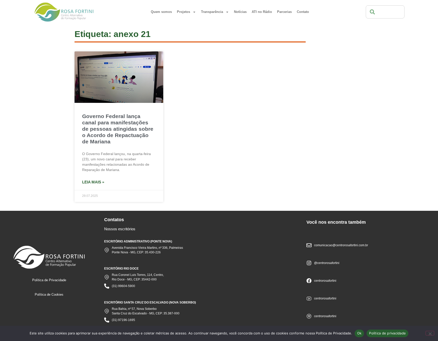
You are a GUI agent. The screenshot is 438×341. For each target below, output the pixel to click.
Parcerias (284, 12)
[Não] (430, 333)
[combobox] (385, 11)
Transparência (212, 12)
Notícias (240, 12)
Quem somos (161, 12)
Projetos (183, 12)
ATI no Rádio (262, 12)
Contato (303, 12)
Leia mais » (93, 182)
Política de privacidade (387, 333)
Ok (359, 333)
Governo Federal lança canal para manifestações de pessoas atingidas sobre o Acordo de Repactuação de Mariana (117, 129)
